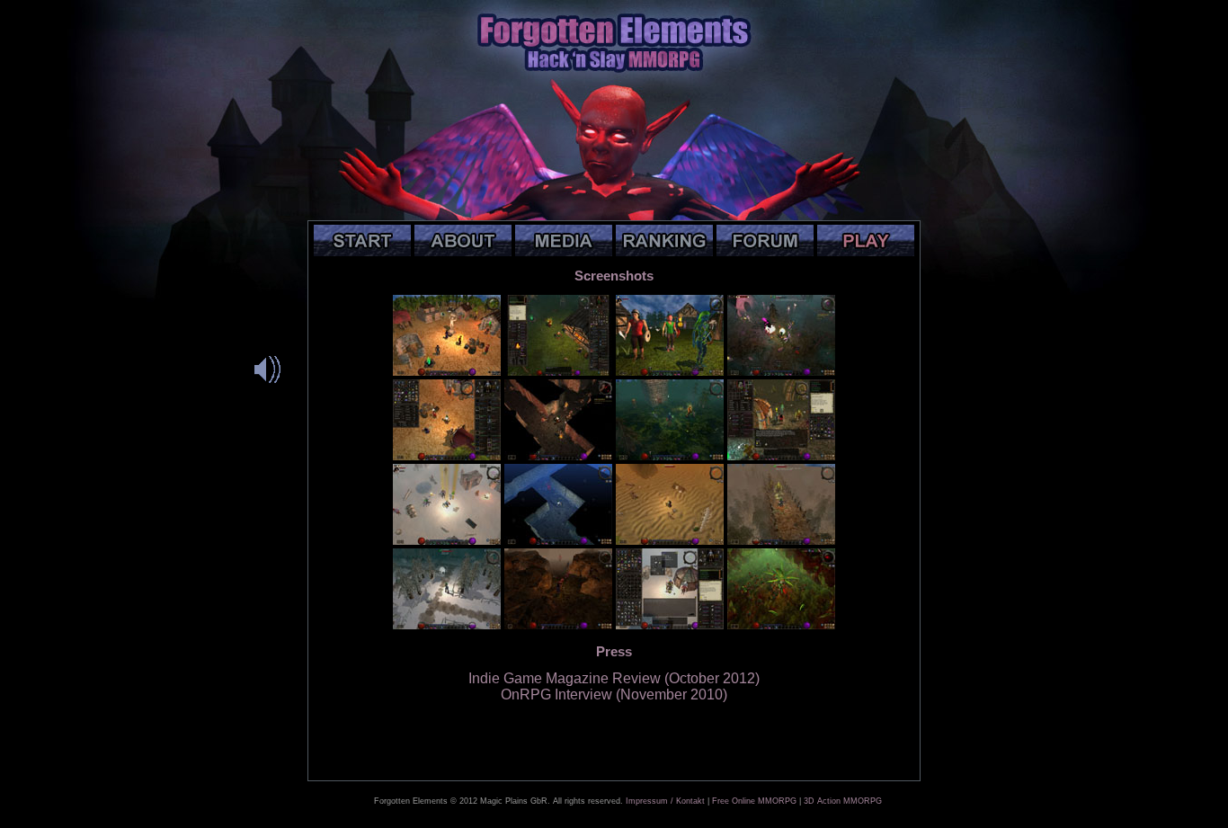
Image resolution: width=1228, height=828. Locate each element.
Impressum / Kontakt (665, 801)
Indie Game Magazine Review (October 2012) (614, 678)
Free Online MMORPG (754, 801)
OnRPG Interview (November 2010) (614, 694)
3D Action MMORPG (843, 801)
